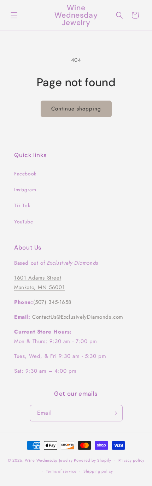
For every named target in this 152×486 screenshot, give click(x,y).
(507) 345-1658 (52, 302)
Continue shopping (76, 109)
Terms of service (61, 471)
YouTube (23, 221)
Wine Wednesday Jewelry (48, 460)
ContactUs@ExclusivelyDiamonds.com (77, 317)
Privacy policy (131, 460)
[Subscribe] (114, 413)
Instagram (25, 189)
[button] (14, 15)
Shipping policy (98, 471)
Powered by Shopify (92, 460)
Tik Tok (22, 205)
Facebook (25, 173)
